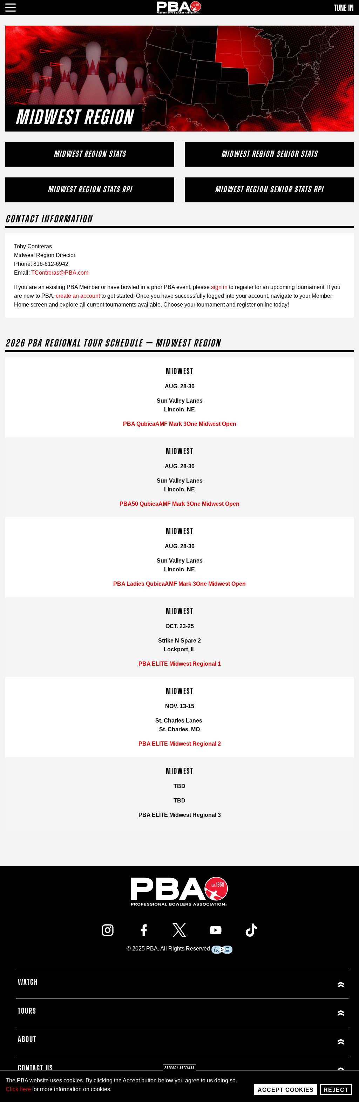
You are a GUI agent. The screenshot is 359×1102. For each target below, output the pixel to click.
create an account (78, 296)
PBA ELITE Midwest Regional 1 (179, 664)
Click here (18, 1089)
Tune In (344, 8)
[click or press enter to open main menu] (14, 6)
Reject (336, 1090)
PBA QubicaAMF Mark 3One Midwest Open (179, 424)
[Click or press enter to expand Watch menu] (264, 984)
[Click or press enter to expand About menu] (264, 1041)
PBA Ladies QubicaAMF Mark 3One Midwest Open (179, 584)
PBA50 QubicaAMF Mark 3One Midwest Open (179, 504)
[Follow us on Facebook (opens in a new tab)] (144, 930)
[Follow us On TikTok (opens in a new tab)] (251, 930)
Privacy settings (179, 1067)
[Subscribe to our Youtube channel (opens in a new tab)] (216, 930)
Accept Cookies (286, 1090)
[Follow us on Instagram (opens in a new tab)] (108, 930)
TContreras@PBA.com (59, 273)
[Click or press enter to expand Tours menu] (264, 1013)
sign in (219, 287)
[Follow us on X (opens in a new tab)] (179, 930)
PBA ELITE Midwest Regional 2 (179, 744)
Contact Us (35, 1068)
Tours (27, 1011)
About (27, 1039)
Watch (28, 982)
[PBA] (179, 7)
